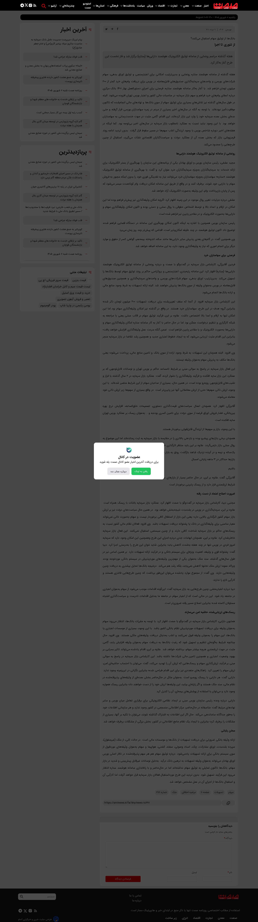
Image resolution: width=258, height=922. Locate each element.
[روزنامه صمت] (225, 6)
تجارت (174, 6)
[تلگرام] (22, 6)
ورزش (150, 6)
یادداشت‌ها (129, 6)
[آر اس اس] (35, 6)
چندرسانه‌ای (68, 6)
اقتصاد (162, 6)
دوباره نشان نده (119, 471)
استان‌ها (100, 6)
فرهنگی (114, 6)
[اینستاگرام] (30, 6)
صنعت (198, 6)
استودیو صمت (87, 6)
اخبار (206, 6)
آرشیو (54, 6)
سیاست (141, 6)
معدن (186, 6)
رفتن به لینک (141, 471)
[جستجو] (43, 6)
